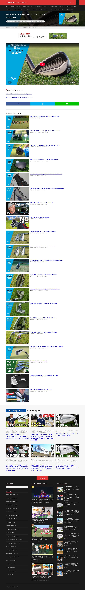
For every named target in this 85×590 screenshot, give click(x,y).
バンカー (46, 9)
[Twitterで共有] (42, 103)
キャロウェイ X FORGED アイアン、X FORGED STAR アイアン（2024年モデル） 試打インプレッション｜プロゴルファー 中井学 (42, 437)
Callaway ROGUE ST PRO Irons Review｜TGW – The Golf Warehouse (46, 346)
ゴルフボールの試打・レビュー (13, 557)
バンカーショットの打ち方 (12, 529)
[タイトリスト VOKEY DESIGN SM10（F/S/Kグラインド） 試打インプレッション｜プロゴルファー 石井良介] (60, 566)
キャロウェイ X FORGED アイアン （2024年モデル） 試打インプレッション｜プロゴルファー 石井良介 (67, 467)
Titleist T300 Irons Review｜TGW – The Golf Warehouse (43, 317)
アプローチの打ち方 (11, 525)
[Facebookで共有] (18, 103)
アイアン (34, 9)
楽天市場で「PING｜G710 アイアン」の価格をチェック (19, 97)
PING (26, 21)
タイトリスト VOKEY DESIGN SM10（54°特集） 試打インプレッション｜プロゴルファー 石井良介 (71, 542)
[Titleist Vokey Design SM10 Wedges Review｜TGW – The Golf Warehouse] (60, 558)
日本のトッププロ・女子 (40, 6)
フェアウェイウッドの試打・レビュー (15, 539)
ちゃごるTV (20, 431)
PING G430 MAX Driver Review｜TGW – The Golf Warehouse (45, 130)
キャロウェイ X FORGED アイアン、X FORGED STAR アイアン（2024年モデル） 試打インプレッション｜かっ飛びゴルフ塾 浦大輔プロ (17, 468)
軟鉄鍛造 (7, 432)
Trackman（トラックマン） (65, 461)
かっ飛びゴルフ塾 (14, 461)
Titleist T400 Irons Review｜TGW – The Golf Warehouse (43, 303)
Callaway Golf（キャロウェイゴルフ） (14, 460)
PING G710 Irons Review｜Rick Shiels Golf (40, 217)
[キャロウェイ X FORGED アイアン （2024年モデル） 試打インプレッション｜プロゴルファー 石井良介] (60, 529)
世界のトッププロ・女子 (28, 6)
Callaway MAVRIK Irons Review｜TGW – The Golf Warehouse (45, 289)
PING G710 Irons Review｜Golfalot (38, 361)
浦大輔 (19, 461)
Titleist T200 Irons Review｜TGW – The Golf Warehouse (43, 332)
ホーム (7, 6)
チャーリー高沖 (25, 431)
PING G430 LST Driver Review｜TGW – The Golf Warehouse (44, 159)
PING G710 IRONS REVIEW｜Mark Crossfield (41, 389)
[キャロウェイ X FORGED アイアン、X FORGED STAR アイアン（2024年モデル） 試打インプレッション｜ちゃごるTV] (60, 489)
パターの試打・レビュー (12, 553)
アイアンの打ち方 (11, 522)
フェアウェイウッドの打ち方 (13, 515)
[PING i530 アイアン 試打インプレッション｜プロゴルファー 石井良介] (60, 505)
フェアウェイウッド (18, 9)
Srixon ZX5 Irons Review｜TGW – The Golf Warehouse (43, 231)
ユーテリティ (27, 9)
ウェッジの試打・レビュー (12, 550)
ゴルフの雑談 (73, 6)
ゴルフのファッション (42, 175)
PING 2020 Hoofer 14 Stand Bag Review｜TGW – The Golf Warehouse (47, 188)
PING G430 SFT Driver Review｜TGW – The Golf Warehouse (44, 145)
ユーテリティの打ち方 (12, 518)
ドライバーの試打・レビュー (43, 132)
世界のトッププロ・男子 (16, 6)
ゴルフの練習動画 (69, 9)
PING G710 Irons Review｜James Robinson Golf (41, 202)
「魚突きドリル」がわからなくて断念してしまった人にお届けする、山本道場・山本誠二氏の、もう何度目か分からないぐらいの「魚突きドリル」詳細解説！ (42, 501)
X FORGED (23, 460)
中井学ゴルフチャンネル (46, 431)
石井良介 (72, 461)
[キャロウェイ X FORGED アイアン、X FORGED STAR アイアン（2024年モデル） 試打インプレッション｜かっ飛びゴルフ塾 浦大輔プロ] (60, 513)
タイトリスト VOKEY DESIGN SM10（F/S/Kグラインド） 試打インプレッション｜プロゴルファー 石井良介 (71, 564)
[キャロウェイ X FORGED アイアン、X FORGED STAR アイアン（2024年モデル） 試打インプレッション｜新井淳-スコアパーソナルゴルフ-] (60, 521)
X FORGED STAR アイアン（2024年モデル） (18, 432)
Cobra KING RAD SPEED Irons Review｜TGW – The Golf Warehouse (46, 260)
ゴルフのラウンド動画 (52, 6)
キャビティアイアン (13, 431)
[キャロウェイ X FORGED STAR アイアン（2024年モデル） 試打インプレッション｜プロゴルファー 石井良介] (60, 536)
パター (51, 9)
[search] (27, 487)
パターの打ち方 (10, 532)
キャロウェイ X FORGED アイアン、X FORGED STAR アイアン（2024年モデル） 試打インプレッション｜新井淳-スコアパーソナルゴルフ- (42, 468)
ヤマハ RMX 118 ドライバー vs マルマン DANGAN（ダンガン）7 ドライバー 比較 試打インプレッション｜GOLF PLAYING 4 (42, 577)
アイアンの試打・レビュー (18, 21)
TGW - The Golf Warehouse (32, 21)
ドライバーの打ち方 (11, 511)
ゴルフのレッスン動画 (63, 6)
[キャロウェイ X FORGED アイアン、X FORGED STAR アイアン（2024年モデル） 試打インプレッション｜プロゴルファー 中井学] (60, 497)
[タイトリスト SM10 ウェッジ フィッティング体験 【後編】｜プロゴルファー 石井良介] (60, 573)
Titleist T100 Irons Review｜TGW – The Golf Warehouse (43, 274)
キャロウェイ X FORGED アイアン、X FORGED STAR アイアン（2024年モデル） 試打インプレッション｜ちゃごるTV (17, 436)
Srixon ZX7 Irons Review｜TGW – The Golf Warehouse (43, 245)
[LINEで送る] (67, 103)
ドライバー (9, 9)
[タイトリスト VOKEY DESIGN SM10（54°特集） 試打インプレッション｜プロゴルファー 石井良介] (60, 544)
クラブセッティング (59, 9)
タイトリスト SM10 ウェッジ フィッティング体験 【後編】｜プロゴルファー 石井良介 (71, 572)
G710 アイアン (40, 21)
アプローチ (40, 9)
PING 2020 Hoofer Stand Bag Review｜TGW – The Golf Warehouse (46, 174)
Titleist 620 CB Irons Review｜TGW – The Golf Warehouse (44, 375)
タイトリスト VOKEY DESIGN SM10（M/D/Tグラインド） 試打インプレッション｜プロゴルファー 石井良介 (71, 550)
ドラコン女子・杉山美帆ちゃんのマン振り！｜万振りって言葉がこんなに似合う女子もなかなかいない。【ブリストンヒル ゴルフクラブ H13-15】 (42, 558)
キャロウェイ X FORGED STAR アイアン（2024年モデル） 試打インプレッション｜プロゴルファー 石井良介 (71, 535)
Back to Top (42, 478)
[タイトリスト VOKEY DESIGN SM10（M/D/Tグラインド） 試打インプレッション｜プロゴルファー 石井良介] (60, 551)
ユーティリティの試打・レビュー (14, 543)
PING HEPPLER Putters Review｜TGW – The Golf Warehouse (44, 116)
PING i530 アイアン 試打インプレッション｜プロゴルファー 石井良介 (67, 434)
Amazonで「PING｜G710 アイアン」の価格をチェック (19, 94)
